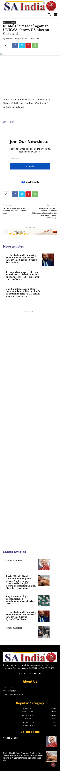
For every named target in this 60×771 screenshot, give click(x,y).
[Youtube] (40, 673)
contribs (9, 39)
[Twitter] (22, 45)
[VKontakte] (35, 673)
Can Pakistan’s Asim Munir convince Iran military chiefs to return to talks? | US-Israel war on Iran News (23, 293)
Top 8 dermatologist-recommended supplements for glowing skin (20, 600)
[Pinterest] (28, 45)
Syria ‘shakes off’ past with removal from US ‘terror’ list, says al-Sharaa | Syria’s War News (21, 259)
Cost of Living (9, 22)
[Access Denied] (44, 564)
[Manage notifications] (53, 764)
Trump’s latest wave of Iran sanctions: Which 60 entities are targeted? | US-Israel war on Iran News (22, 276)
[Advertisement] (27, 430)
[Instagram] (25, 673)
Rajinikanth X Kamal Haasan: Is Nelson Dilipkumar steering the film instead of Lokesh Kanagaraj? (44, 213)
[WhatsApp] (35, 45)
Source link (8, 121)
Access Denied (14, 560)
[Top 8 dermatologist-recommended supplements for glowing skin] (44, 600)
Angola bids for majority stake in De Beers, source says (14, 210)
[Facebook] (15, 45)
